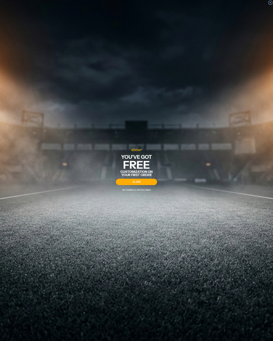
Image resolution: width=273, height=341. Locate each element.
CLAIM (136, 181)
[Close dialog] (270, 3)
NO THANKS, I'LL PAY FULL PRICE (136, 190)
